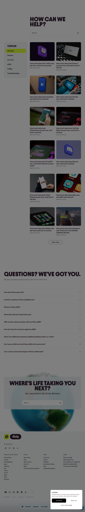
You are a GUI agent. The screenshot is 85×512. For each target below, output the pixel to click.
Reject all (74, 500)
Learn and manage (66, 505)
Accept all (59, 500)
